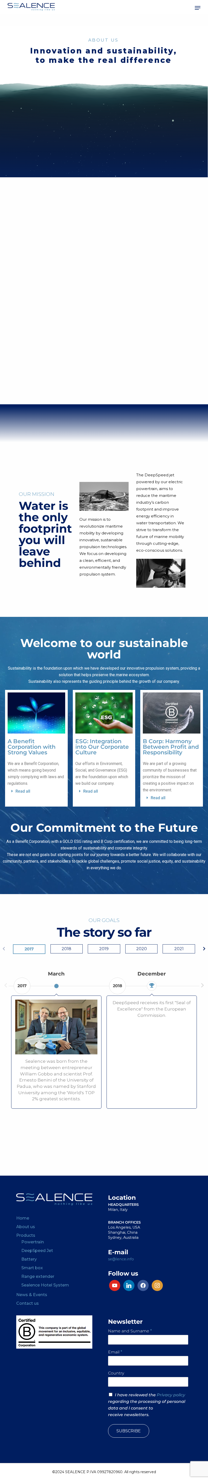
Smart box (32, 1267)
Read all (22, 791)
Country (116, 1373)
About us (25, 1226)
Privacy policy (171, 1394)
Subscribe (128, 1431)
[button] (197, 7)
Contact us (27, 1303)
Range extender (37, 1276)
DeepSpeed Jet (37, 1250)
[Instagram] (114, 1285)
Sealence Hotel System (45, 1285)
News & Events (31, 1294)
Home (22, 1218)
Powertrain (32, 1242)
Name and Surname (130, 1331)
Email (115, 1352)
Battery (29, 1259)
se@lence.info (121, 1259)
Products (25, 1235)
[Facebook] (143, 1285)
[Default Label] (128, 1285)
